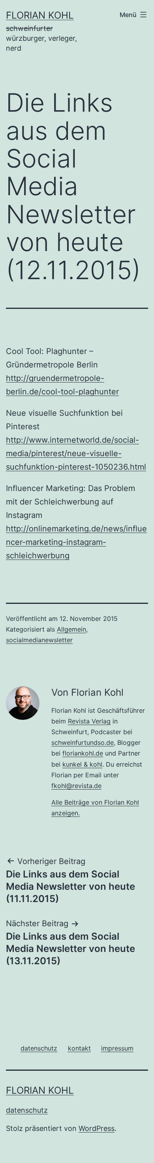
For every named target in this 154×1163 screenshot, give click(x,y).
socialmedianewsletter (39, 640)
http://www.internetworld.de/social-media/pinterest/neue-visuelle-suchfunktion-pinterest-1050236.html (76, 453)
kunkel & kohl (82, 764)
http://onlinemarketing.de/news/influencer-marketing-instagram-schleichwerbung (76, 542)
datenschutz (27, 1110)
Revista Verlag (89, 721)
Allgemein (71, 629)
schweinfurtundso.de (82, 742)
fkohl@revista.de (76, 786)
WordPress (97, 1128)
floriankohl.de (82, 753)
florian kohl (40, 15)
